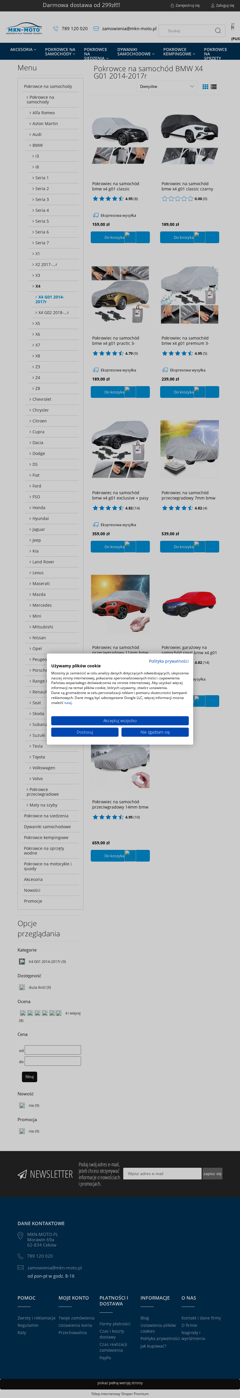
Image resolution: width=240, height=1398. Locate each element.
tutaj (68, 702)
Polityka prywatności (169, 661)
